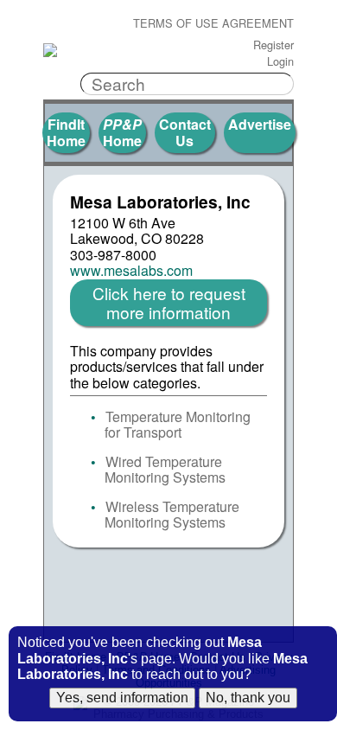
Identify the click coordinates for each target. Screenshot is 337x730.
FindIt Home (66, 132)
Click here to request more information (168, 302)
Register (273, 45)
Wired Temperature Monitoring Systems (165, 469)
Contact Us (185, 132)
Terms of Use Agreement (213, 23)
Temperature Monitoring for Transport (178, 424)
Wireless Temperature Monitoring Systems (172, 514)
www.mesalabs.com (131, 271)
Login (280, 61)
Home (122, 132)
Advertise (259, 124)
